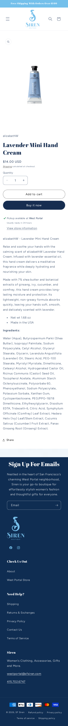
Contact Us (14, 629)
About (11, 571)
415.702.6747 (16, 681)
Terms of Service (18, 638)
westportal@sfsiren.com (24, 673)
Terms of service (26, 718)
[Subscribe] (56, 505)
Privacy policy (54, 712)
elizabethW (11, 136)
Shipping (7, 166)
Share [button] (10, 440)
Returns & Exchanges (21, 612)
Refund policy (35, 712)
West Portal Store (18, 580)
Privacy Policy (16, 621)
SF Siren (20, 712)
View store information (22, 228)
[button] (7, 19)
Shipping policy (46, 718)
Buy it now (34, 205)
